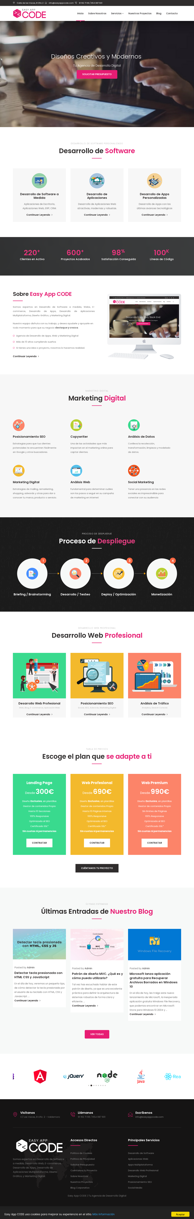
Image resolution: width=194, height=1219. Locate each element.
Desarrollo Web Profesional (143, 1170)
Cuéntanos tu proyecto (97, 868)
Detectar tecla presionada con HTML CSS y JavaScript (38, 975)
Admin (31, 967)
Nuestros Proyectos (140, 13)
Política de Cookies (81, 1153)
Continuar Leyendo (38, 215)
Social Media (135, 1187)
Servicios (116, 13)
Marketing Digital (137, 1176)
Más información (103, 1214)
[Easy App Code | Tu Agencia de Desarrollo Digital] (29, 13)
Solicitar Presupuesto (97, 74)
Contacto (172, 13)
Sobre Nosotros (97, 13)
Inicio (80, 13)
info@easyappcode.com (149, 1116)
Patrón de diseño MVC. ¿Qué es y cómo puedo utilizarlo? (97, 976)
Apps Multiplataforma (140, 1164)
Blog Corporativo (80, 1187)
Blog (158, 13)
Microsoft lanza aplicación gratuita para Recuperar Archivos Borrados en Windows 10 (153, 980)
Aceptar (180, 1214)
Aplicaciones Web (138, 1158)
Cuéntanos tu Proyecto (83, 1170)
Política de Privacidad (82, 1158)
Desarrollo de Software (141, 1153)
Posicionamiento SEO (140, 1182)
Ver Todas (97, 1034)
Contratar (39, 842)
